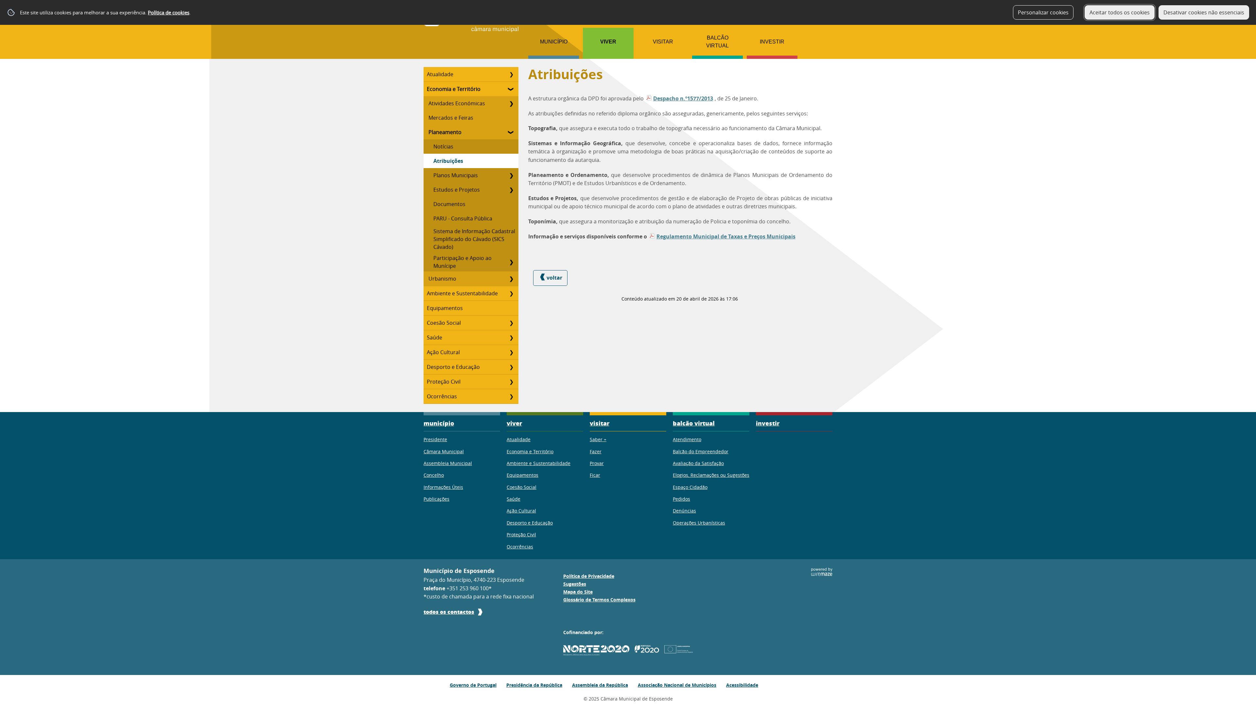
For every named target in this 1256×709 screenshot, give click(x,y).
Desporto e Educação (453, 367)
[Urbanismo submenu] (511, 278)
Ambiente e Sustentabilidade (462, 293)
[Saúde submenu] (511, 337)
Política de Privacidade (588, 576)
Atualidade (440, 74)
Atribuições (448, 160)
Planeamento (445, 132)
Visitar (663, 41)
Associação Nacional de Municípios (677, 685)
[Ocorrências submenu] (511, 396)
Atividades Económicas (456, 103)
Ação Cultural (443, 352)
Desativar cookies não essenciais (1203, 12)
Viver (608, 41)
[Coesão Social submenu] (511, 323)
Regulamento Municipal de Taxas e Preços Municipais (725, 236)
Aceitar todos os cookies (1120, 12)
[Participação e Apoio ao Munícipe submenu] (511, 261)
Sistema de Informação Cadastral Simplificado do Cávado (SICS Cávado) (474, 239)
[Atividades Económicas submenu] (511, 103)
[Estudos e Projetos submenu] (511, 189)
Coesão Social (444, 322)
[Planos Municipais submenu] (511, 175)
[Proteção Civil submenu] (511, 381)
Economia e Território (453, 89)
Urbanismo (442, 278)
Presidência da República (534, 685)
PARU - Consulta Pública (462, 218)
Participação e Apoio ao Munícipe (462, 261)
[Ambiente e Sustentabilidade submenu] (511, 293)
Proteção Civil (444, 381)
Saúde (434, 337)
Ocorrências (442, 396)
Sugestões (574, 584)
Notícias (443, 146)
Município (553, 41)
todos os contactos (449, 611)
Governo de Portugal (473, 685)
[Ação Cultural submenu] (511, 352)
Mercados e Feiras (450, 117)
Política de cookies (168, 12)
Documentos (449, 204)
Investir (772, 41)
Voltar (554, 277)
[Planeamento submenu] (511, 132)
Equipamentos (445, 308)
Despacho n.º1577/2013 (683, 98)
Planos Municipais (455, 175)
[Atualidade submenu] (511, 74)
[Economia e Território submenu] (511, 89)
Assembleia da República (600, 685)
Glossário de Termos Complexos (599, 600)
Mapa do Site (578, 592)
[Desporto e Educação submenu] (511, 367)
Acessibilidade (742, 685)
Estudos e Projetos (456, 189)
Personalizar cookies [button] (1043, 12)
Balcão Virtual (717, 41)
